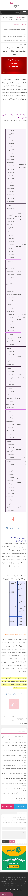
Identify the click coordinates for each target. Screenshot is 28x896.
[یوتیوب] (17, 890)
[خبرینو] (14, 9)
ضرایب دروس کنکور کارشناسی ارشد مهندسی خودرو (14, 36)
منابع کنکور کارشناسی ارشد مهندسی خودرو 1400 (14, 29)
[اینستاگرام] (10, 890)
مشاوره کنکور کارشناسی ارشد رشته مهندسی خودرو (14, 40)
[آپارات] (7, 890)
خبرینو (13, 878)
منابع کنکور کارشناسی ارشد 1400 (14, 528)
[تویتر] (14, 890)
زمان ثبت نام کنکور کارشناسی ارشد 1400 (14, 694)
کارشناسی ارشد (19, 17)
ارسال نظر (12, 841)
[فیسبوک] (21, 890)
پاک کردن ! (5, 841)
